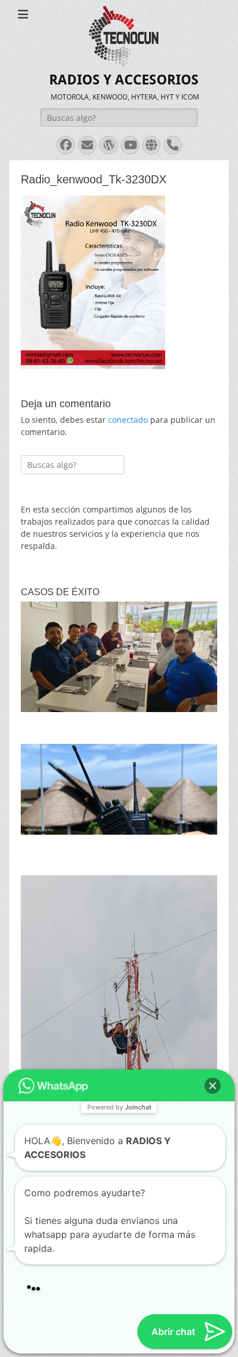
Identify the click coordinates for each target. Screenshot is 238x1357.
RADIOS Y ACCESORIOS (124, 80)
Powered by (119, 1047)
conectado (128, 419)
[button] (212, 1025)
